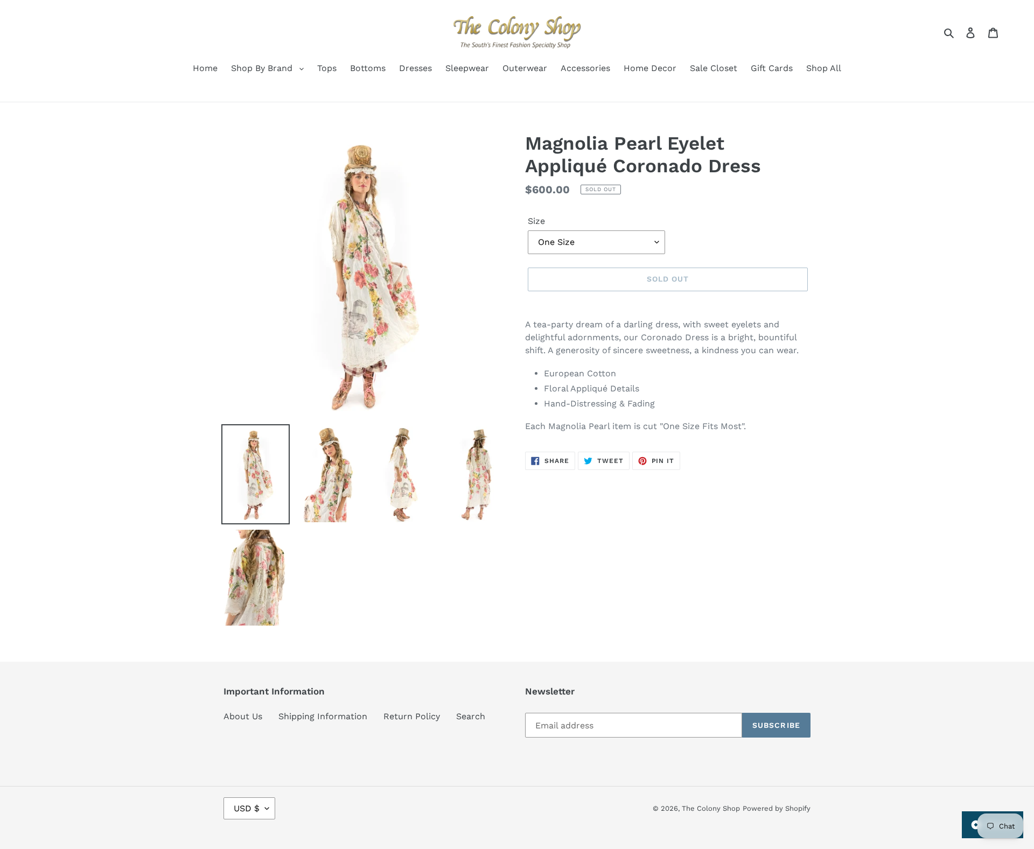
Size (536, 221)
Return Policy (411, 716)
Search (470, 716)
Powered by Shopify (777, 808)
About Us (242, 716)
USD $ (247, 808)
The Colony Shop (711, 808)
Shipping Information (322, 716)
